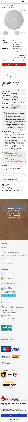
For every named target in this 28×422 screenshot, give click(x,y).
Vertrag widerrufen (8, 295)
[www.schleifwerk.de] (2, 1)
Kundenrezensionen (8, 175)
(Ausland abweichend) (17, 46)
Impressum (4, 247)
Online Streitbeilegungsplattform (10, 283)
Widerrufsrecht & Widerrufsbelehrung (8, 288)
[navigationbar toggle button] (26, 1)
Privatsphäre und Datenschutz (9, 261)
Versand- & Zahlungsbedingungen (10, 252)
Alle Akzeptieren (14, 415)
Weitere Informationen (14, 419)
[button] (4, 60)
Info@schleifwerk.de (10, 320)
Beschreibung (6, 76)
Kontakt (3, 250)
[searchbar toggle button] (19, 1)
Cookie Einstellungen (6, 264)
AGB (2, 258)
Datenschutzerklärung (15, 413)
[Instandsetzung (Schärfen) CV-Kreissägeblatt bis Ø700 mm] (14, 19)
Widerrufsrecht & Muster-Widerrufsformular (13, 255)
